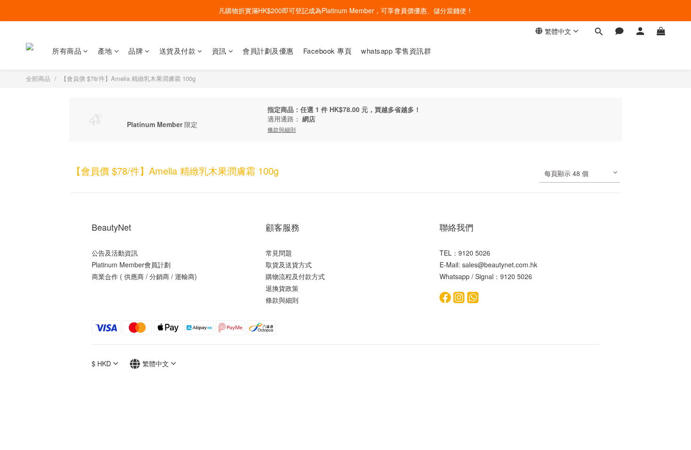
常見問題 (279, 252)
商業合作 (105, 276)
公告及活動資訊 (115, 252)
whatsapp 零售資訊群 (396, 51)
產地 (105, 51)
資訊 (219, 51)
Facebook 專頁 (327, 51)
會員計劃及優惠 (268, 51)
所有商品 (66, 51)
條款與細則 (282, 300)
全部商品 (38, 78)
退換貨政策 (282, 288)
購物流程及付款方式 (295, 276)
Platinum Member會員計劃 (131, 264)
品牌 (135, 51)
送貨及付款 (177, 51)
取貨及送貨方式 (289, 264)
